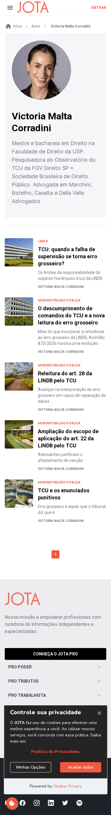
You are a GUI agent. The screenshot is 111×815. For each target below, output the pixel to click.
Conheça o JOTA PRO (55, 654)
